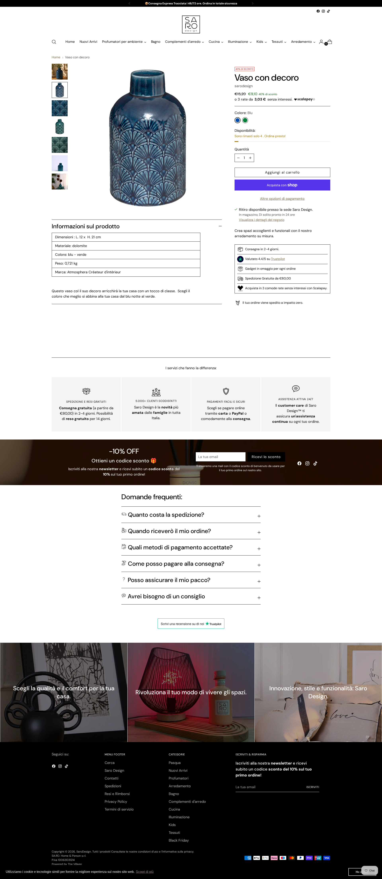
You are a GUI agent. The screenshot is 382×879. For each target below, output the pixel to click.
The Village (75, 864)
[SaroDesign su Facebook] (318, 11)
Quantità (242, 149)
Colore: (243, 112)
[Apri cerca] (54, 42)
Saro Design (114, 770)
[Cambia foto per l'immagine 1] (60, 72)
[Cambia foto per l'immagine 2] (60, 90)
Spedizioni (113, 786)
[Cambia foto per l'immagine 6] (60, 163)
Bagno (174, 793)
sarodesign (244, 86)
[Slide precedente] (317, 344)
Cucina (174, 809)
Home (56, 57)
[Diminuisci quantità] (250, 158)
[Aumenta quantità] (238, 158)
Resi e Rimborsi (117, 793)
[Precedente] (129, 3)
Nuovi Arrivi (178, 770)
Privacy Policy (116, 801)
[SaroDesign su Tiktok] (328, 11)
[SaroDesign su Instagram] (323, 11)
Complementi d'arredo (187, 801)
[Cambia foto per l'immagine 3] (60, 108)
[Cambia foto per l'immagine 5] (60, 145)
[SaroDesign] (191, 24)
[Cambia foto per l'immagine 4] (60, 127)
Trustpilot (278, 259)
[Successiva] (252, 3)
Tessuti (174, 832)
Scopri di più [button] (145, 871)
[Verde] (245, 120)
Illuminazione (179, 817)
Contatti (111, 778)
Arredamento (180, 786)
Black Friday (179, 840)
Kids (172, 824)
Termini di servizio (119, 809)
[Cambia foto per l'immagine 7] (60, 181)
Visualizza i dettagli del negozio (261, 220)
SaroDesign (83, 851)
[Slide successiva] (327, 343)
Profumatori (178, 778)
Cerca (110, 762)
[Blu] (238, 120)
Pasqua (175, 762)
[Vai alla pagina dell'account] (320, 42)
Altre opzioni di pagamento (282, 198)
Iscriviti (312, 787)
